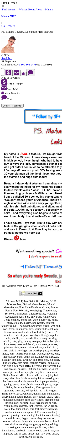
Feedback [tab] (17, 105)
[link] (2, 6)
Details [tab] (6, 105)
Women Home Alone (30, 9)
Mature (49, 9)
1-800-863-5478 (27, 64)
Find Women (9, 9)
